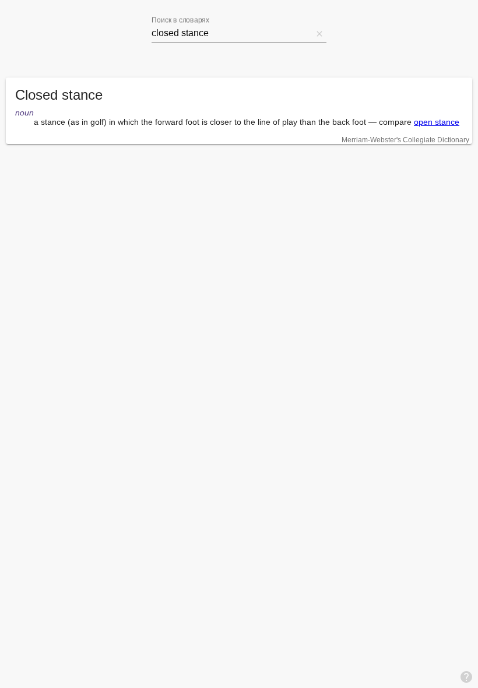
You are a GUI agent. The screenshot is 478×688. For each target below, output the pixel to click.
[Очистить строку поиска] (319, 33)
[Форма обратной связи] (466, 676)
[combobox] (232, 33)
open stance (436, 122)
